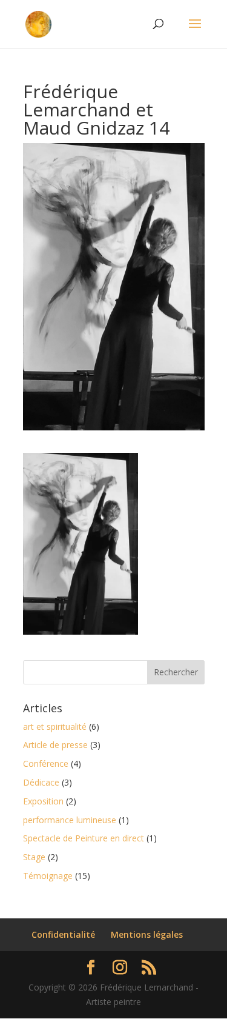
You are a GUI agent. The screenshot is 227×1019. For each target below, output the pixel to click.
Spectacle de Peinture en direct (83, 838)
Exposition (43, 801)
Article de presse (55, 744)
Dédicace (41, 782)
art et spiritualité (55, 726)
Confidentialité (63, 934)
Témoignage (48, 875)
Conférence (45, 763)
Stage (34, 857)
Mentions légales (147, 934)
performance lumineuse (69, 820)
